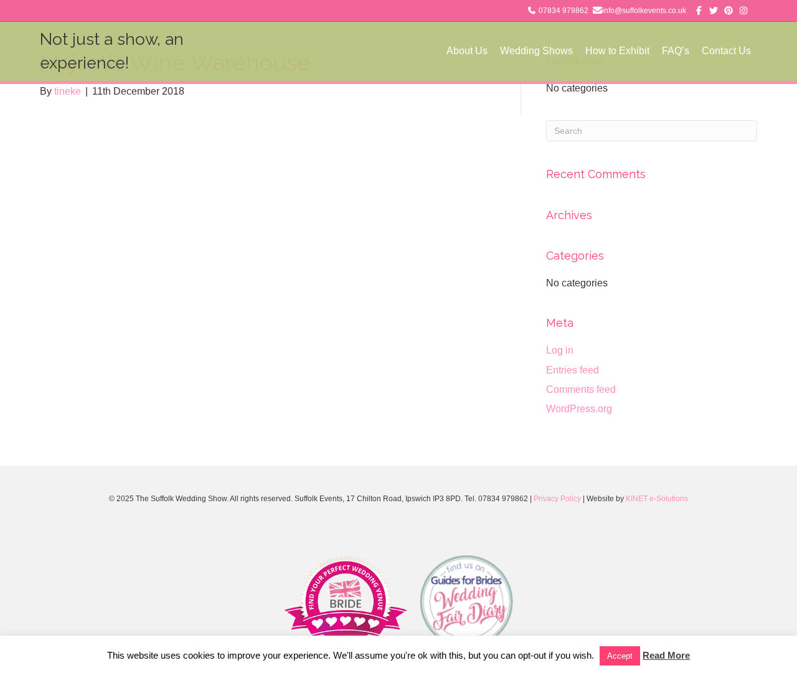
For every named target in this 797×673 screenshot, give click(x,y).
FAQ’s (675, 50)
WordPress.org (579, 408)
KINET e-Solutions (657, 498)
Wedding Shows (536, 50)
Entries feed (572, 370)
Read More (666, 655)
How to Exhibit (617, 50)
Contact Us (726, 50)
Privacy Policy (557, 498)
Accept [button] (620, 656)
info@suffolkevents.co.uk (644, 10)
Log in (559, 350)
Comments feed (581, 389)
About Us (467, 50)
